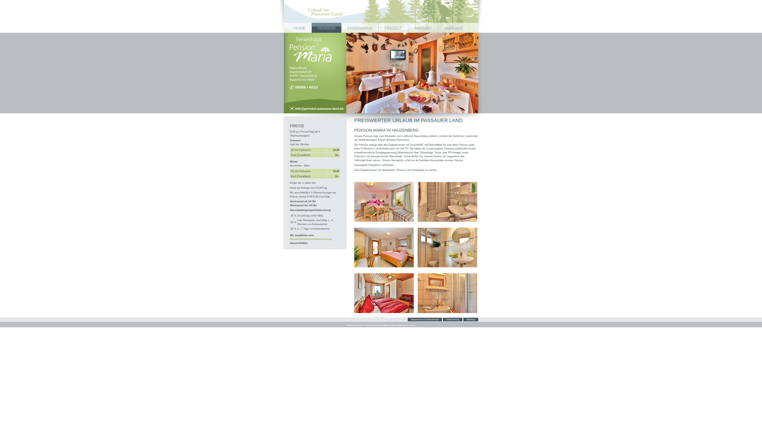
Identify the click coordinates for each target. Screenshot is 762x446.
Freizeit (393, 28)
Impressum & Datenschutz (425, 319)
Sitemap (470, 319)
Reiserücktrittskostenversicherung (311, 239)
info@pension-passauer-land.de (319, 108)
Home (300, 28)
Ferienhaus (359, 28)
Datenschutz (452, 319)
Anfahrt (423, 28)
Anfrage (453, 28)
